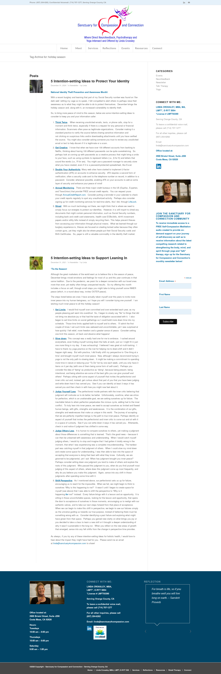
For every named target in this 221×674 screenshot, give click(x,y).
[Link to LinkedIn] (184, 2)
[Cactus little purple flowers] (36, 263)
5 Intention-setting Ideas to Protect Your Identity (90, 80)
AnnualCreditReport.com (74, 194)
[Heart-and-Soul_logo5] (110, 24)
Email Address (167, 281)
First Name (164, 294)
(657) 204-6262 (42, 2)
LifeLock (132, 201)
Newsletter (74, 85)
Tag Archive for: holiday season (48, 57)
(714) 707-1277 (76, 2)
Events (159, 75)
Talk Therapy (162, 85)
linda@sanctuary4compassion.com (69, 543)
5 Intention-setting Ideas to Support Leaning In (89, 257)
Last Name (164, 307)
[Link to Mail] (189, 2)
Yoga (158, 89)
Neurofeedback (163, 78)
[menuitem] (64, 48)
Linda (85, 85)
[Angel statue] (36, 86)
